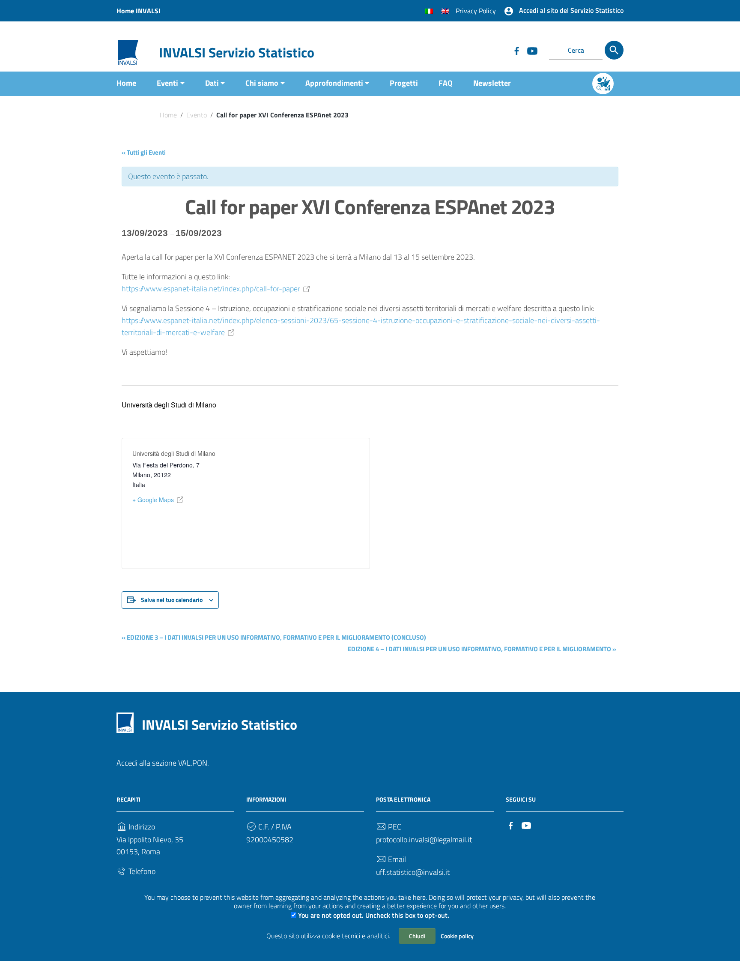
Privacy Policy (476, 11)
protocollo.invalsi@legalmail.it (424, 839)
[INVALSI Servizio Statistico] (128, 51)
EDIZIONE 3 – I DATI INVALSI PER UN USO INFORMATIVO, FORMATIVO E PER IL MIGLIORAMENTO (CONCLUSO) (274, 637)
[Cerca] (614, 50)
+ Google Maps (153, 499)
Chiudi (417, 935)
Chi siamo (261, 83)
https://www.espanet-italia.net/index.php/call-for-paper (211, 288)
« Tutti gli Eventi (144, 152)
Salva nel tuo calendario (172, 599)
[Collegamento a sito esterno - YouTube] (532, 50)
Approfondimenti (334, 83)
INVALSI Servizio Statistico (236, 52)
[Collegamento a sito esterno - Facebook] (516, 50)
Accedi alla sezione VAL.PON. (162, 763)
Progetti (404, 83)
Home (126, 83)
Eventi (167, 83)
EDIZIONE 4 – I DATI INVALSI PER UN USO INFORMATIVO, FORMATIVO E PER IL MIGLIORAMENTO (482, 649)
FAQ (446, 83)
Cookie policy (457, 935)
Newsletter (492, 83)
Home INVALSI (138, 11)
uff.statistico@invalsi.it (413, 872)
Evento (196, 115)
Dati (212, 83)
